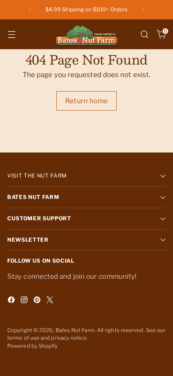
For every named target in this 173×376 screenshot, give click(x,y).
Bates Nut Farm (75, 330)
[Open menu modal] (11, 34)
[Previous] (30, 9)
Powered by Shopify (32, 346)
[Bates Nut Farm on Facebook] (12, 301)
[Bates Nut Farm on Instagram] (25, 301)
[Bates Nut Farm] (86, 34)
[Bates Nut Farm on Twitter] (51, 301)
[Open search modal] (144, 34)
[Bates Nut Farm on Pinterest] (38, 301)
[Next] (143, 9)
